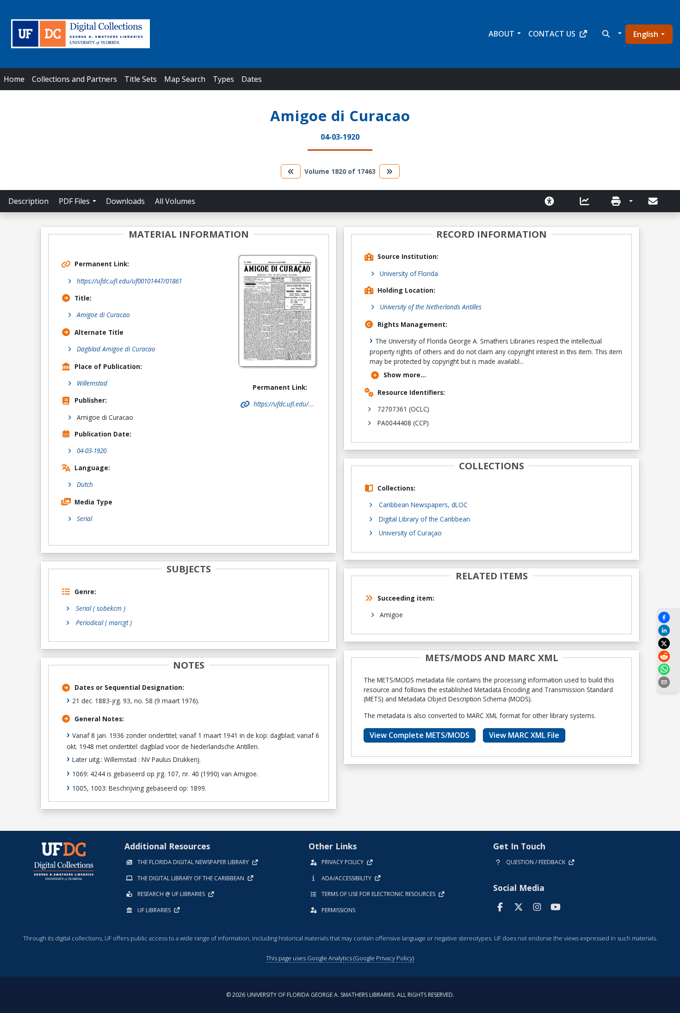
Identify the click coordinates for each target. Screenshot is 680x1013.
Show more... (404, 374)
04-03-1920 (91, 450)
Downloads (125, 201)
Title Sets (140, 79)
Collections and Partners (74, 79)
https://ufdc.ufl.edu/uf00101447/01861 (129, 280)
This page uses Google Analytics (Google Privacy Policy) (340, 958)
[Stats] (587, 201)
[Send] (653, 201)
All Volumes (175, 201)
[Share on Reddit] (668, 656)
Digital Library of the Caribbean (424, 519)
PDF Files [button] (74, 201)
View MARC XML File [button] (524, 735)
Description (28, 201)
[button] (610, 34)
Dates (251, 79)
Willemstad (92, 383)
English (645, 34)
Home (14, 79)
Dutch (85, 484)
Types (223, 79)
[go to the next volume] (389, 171)
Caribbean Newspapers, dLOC (423, 504)
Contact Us (551, 34)
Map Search (184, 79)
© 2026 (340, 995)
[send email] (668, 682)
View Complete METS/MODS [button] (420, 735)
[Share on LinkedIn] (668, 630)
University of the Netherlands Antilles (431, 306)
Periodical (104, 622)
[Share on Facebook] (668, 617)
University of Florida (409, 273)
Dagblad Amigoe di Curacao (116, 348)
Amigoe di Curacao (103, 314)
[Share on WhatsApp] (668, 669)
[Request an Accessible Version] (552, 201)
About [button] (501, 34)
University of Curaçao (410, 532)
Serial (84, 518)
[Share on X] (668, 643)
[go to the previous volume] (291, 171)
